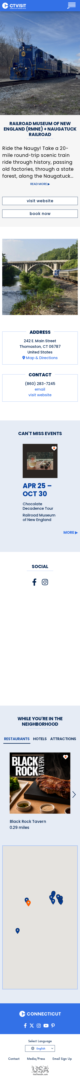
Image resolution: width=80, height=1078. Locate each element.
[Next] (74, 794)
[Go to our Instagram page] (39, 1026)
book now (40, 213)
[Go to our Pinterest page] (53, 1026)
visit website (40, 201)
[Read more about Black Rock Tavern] (40, 785)
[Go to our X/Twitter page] (31, 1026)
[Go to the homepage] (14, 5)
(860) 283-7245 (40, 383)
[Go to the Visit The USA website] (40, 1070)
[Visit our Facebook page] (34, 582)
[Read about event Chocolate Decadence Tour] (40, 461)
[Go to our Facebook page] (25, 1026)
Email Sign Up (62, 1058)
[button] (53, 901)
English (40, 1048)
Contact (14, 1058)
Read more (38, 184)
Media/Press (36, 1058)
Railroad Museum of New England (39, 517)
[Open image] (40, 277)
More (68, 532)
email (40, 389)
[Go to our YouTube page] (46, 1026)
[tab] (16, 739)
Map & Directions (42, 357)
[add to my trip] (54, 450)
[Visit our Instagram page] (45, 582)
